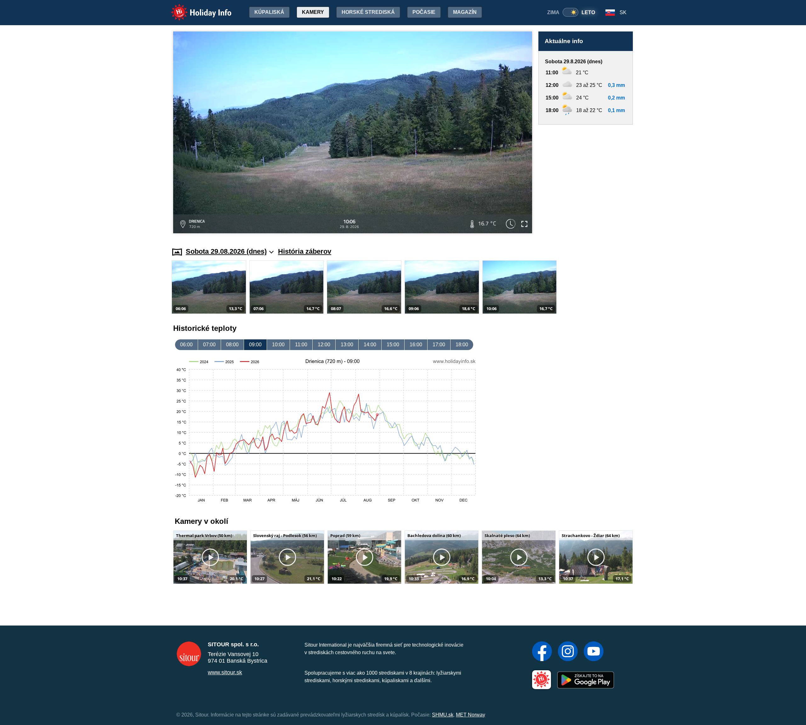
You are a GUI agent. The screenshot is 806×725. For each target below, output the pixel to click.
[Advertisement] (585, 180)
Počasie (423, 12)
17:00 (439, 344)
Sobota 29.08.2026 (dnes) (226, 251)
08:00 (232, 344)
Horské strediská (368, 12)
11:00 (301, 344)
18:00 (462, 344)
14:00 (370, 344)
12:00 (324, 344)
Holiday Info (195, 8)
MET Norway (470, 714)
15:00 (393, 344)
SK (623, 12)
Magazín (465, 12)
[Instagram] (568, 652)
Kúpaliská (269, 12)
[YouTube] (594, 652)
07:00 (209, 344)
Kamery (313, 12)
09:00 (255, 344)
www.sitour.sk (225, 672)
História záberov (304, 251)
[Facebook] (542, 652)
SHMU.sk (442, 714)
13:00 (347, 344)
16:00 (416, 344)
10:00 (278, 344)
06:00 (186, 344)
